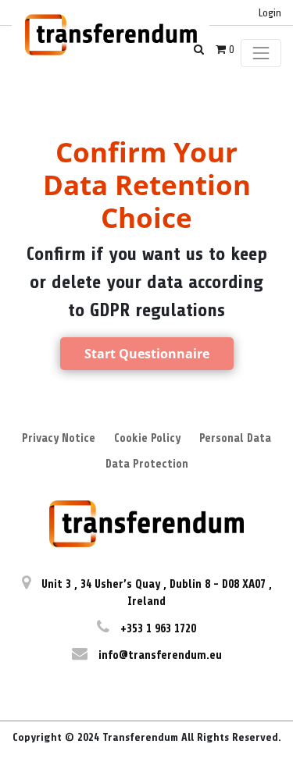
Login (270, 13)
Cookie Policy (147, 438)
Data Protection (146, 464)
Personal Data (235, 438)
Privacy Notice (58, 438)
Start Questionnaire (146, 353)
